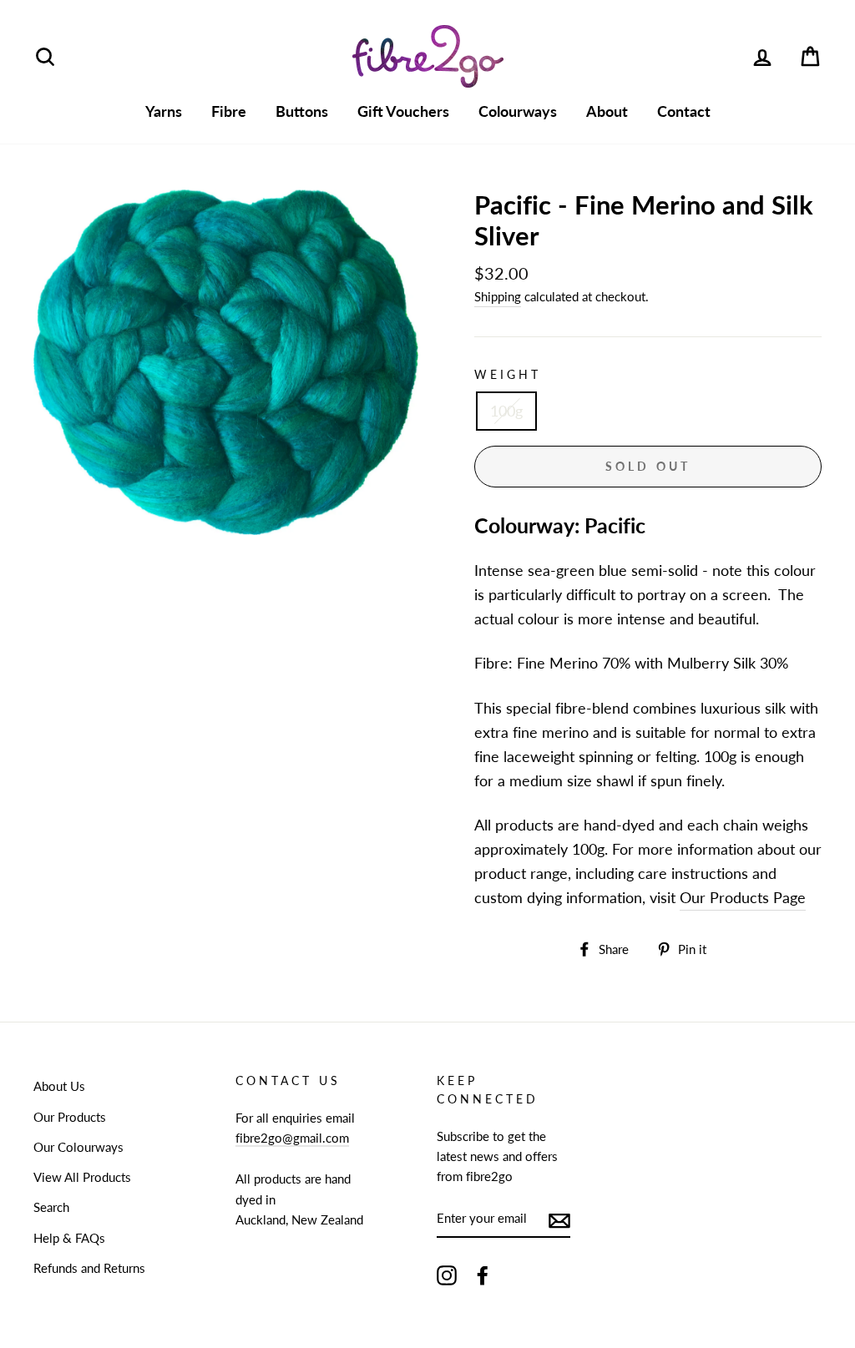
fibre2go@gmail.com (292, 1137)
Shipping (497, 296)
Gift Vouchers (403, 111)
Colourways (517, 111)
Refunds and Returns (89, 1267)
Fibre (228, 111)
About (607, 111)
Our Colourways (78, 1146)
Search (51, 1206)
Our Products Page (743, 897)
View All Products (82, 1176)
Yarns (163, 111)
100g (506, 410)
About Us (59, 1085)
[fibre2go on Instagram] (447, 1274)
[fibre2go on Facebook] (483, 1274)
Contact (684, 111)
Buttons (302, 111)
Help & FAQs (69, 1237)
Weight (507, 374)
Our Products (69, 1116)
